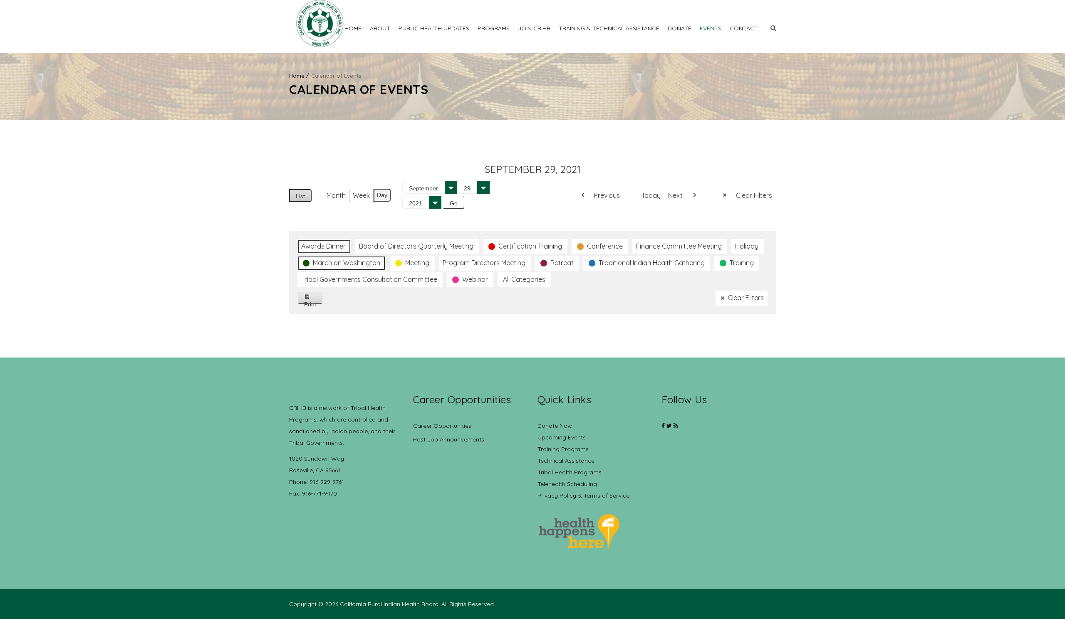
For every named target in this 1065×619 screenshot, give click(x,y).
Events (710, 28)
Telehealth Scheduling (567, 484)
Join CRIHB (534, 28)
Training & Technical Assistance (609, 28)
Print (313, 302)
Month (336, 195)
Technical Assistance (565, 460)
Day (382, 195)
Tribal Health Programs (569, 472)
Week (361, 195)
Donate (679, 28)
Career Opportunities (442, 425)
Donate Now (554, 425)
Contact (744, 28)
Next (675, 195)
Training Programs (563, 449)
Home (353, 28)
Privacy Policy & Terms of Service (583, 495)
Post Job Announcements (448, 439)
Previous (607, 195)
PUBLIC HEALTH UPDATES (434, 28)
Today (651, 195)
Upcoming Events (561, 437)
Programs (494, 28)
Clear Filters (754, 195)
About (380, 28)
